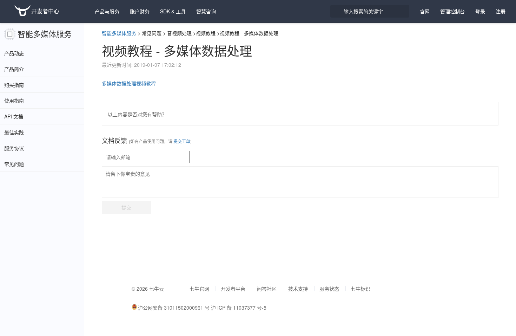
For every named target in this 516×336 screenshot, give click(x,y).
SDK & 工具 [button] (173, 11)
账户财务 (140, 11)
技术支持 (298, 288)
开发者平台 (233, 288)
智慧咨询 (206, 11)
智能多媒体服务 (45, 33)
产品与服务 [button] (107, 11)
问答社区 (267, 288)
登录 (480, 11)
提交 (126, 207)
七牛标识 (360, 288)
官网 (425, 11)
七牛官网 (199, 288)
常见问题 (14, 163)
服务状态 (329, 288)
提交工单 (181, 141)
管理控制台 (452, 11)
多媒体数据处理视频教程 (129, 83)
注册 (500, 11)
